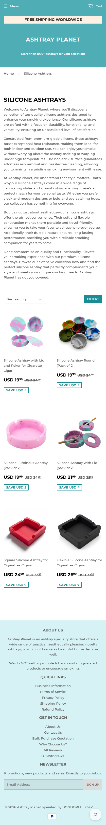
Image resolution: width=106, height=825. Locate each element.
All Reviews (53, 750)
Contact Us (53, 732)
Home (9, 73)
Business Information (53, 686)
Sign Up (93, 784)
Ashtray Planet (53, 39)
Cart (98, 6)
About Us (53, 726)
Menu (14, 6)
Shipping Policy (53, 703)
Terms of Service (53, 692)
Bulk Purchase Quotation (53, 738)
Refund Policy (53, 709)
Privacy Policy (53, 697)
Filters (93, 299)
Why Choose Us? (53, 744)
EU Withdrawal (53, 756)
